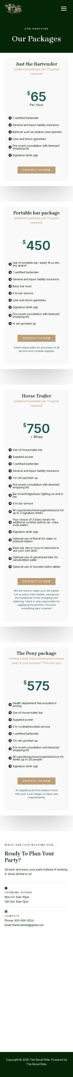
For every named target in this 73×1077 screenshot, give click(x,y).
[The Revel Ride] (13, 9)
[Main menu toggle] (63, 8)
